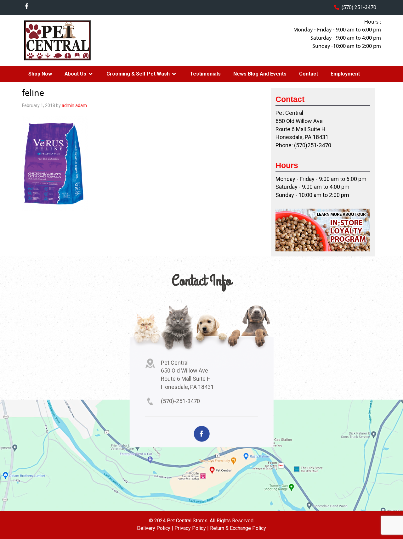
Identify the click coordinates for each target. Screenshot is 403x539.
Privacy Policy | (191, 528)
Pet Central (72, 40)
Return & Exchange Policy (238, 528)
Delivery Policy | (155, 528)
